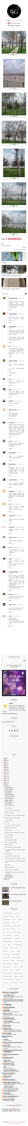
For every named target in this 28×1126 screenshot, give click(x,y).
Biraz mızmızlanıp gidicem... (11, 1096)
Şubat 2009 (8, 875)
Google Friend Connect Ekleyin (12, 869)
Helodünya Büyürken (8, 941)
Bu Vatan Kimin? (8, 830)
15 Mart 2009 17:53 (19, 491)
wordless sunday (7, 973)
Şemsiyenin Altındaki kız (10, 1070)
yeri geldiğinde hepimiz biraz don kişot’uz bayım (13, 1001)
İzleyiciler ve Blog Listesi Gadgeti (12, 810)
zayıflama (18, 979)
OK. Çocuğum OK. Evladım (11, 1090)
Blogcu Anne (7, 1060)
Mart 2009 (8, 804)
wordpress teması (18, 976)
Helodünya (17, 938)
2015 (5, 775)
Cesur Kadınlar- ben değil (10, 1034)
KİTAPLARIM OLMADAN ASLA (12, 1082)
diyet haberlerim (7, 967)
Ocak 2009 (8, 877)
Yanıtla (10, 309)
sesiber (11, 594)
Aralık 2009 (8, 787)
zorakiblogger (7, 1004)
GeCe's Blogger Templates (10, 840)
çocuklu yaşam (14, 983)
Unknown (11, 491)
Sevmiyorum (7, 1043)
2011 (5, 782)
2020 (5, 765)
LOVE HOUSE (7, 1093)
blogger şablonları (7, 964)
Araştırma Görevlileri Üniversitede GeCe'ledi (15, 858)
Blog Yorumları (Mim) (9, 1068)
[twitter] (12, 730)
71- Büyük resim (8, 1005)
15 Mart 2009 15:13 (19, 422)
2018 (5, 769)
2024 (5, 758)
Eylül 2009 (8, 793)
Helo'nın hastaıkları (7, 935)
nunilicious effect (8, 1087)
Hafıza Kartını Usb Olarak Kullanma (13, 847)
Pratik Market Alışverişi (16, 901)
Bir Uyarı (7, 822)
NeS (10, 346)
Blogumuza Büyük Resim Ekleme (12, 817)
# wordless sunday (15, 23)
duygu (10, 441)
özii (10, 379)
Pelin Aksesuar (13, 480)
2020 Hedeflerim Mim (9, 1094)
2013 (5, 778)
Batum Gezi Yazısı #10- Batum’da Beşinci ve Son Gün (13, 1015)
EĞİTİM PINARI (8, 1028)
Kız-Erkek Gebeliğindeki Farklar (17, 887)
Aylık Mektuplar (6, 919)
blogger (13, 960)
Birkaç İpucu (7, 864)
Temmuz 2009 (9, 796)
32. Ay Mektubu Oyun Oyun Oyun (18, 894)
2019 (5, 767)
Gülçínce (6, 1039)
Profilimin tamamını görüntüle (9, 713)
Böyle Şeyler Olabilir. (9, 1099)
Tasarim (18, 951)
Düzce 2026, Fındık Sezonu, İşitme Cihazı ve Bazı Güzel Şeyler (13, 997)
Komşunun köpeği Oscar (9, 1091)
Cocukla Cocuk (13, 537)
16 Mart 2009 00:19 (16, 559)
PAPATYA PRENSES (13, 361)
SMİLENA (11, 401)
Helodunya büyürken (8, 938)
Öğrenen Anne (8, 1076)
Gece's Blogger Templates (9, 929)
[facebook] (9, 730)
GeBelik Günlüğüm (17, 926)
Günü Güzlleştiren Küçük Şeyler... (11, 1088)
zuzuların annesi (13, 572)
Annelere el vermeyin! (9, 1100)
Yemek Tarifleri (6, 957)
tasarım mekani (13, 314)
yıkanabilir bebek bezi (8, 979)
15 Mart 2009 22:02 (16, 547)
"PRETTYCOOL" (12, 604)
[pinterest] (17, 730)
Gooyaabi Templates (14, 1123)
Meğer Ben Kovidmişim (9, 1062)
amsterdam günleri (16, 957)
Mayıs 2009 (8, 800)
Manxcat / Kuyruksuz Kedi (11, 992)
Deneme (6, 1037)
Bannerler (20, 919)
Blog (14, 922)
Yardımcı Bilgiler (16, 954)
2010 (5, 784)
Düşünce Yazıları (7, 926)
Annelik (17, 916)
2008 (5, 879)
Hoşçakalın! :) (7, 1077)
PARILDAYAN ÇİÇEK (9, 1018)
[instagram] (14, 730)
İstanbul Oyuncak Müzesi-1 (10, 1080)
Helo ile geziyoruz (17, 932)
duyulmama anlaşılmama (10, 1019)
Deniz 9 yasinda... (8, 1040)
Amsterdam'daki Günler (8, 916)
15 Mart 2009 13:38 (17, 401)
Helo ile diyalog (6, 932)
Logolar (9, 945)
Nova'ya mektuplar (17, 945)
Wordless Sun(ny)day (9, 805)
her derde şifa (7, 1058)
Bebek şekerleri (7, 922)
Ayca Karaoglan (13, 298)
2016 (5, 773)
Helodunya (16, 935)
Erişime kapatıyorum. (9, 1074)
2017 (5, 771)
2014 (5, 776)
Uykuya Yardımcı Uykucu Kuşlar (12, 856)
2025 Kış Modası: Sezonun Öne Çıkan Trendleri (12, 1047)
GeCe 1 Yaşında (8, 808)
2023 (5, 760)
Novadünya (5, 948)
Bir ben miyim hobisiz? (9, 1097)
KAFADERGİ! (7, 1010)
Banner (14, 919)
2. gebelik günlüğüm (8, 913)
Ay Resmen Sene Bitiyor (9, 1065)
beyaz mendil (12, 452)
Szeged (12, 951)
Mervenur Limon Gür (9, 1079)
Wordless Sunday (8, 820)
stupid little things (9, 1063)
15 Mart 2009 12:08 (16, 379)
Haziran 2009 (8, 798)
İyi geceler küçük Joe (9, 1073)
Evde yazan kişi (8, 1013)
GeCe (11, 703)
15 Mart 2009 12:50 (16, 389)
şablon (21, 983)
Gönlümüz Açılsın (9, 844)
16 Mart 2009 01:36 (17, 594)
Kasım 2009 (8, 789)
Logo (4, 945)
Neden (5, 1055)
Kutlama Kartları (18, 941)
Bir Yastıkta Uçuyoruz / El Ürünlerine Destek (15, 815)
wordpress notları (7, 976)
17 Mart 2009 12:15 (16, 616)
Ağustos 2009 (9, 794)
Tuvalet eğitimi (6, 954)
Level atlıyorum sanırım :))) (10, 993)
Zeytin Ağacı (6, 1008)
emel (10, 504)
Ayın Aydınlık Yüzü (9, 995)
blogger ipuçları (20, 960)
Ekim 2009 (8, 791)
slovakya (5, 970)
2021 (5, 764)
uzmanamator (12, 326)
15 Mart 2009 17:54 (16, 504)
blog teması (6, 960)
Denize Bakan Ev (8, 1036)
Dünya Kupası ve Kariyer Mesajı (11, 1011)
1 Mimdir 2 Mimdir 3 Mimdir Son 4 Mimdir (14, 832)
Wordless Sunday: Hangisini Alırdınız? (12, 275)
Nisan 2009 (8, 802)
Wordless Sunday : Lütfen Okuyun (11, 289)
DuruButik (11, 527)
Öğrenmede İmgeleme (9, 867)
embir (10, 559)
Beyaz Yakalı (7, 1045)
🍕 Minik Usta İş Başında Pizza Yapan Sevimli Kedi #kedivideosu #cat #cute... (13, 1030)
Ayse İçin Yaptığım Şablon (10, 842)
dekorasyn (16, 964)
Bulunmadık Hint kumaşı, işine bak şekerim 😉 (12, 1023)
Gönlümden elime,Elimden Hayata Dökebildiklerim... (13, 1050)
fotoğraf (15, 967)
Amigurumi (17, 913)
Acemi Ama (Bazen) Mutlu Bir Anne (13, 1042)
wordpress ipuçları (17, 973)
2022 (5, 762)
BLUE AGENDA (7, 1033)
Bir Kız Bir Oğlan (8, 1021)
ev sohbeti (11, 422)
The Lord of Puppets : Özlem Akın (12, 825)
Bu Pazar (4, 262)
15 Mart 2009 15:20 (17, 441)
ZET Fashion (12, 515)
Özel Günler (5, 983)
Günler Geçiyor (7, 1052)
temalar (11, 970)
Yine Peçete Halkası (9, 835)
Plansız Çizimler (14, 948)
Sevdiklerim (5, 951)
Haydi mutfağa (13, 409)
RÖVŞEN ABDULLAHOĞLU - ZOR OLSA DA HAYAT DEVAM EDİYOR (13, 1084)
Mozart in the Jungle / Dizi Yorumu (12, 1071)
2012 (5, 780)
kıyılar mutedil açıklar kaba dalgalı (13, 1000)
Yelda (10, 616)
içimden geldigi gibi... (9, 1007)
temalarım (17, 970)
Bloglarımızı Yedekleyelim (10, 827)
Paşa (10, 389)
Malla (10, 547)
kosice (21, 967)
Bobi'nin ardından (8, 1057)
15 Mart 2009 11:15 (15, 346)
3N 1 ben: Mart (7, 1027)
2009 (5, 786)
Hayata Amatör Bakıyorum (11, 1054)
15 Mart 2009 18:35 (19, 527)
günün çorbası (8, 1025)
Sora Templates (13, 1122)
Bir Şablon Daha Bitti (9, 813)
